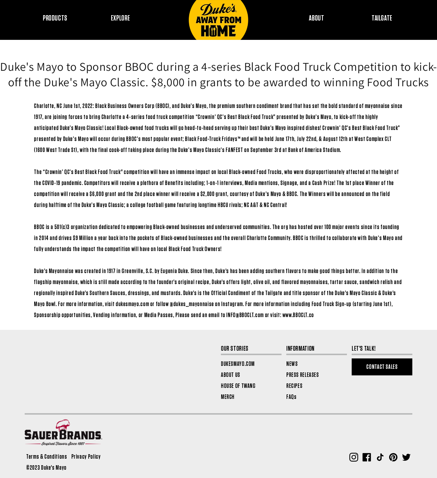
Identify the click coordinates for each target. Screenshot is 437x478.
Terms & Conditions (46, 457)
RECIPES (294, 386)
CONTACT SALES (381, 367)
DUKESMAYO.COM (238, 364)
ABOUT (316, 18)
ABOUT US (230, 375)
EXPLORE (120, 18)
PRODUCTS (55, 18)
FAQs (291, 397)
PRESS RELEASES (302, 375)
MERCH (228, 397)
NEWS (292, 364)
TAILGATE (382, 18)
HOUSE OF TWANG (238, 386)
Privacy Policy (86, 457)
